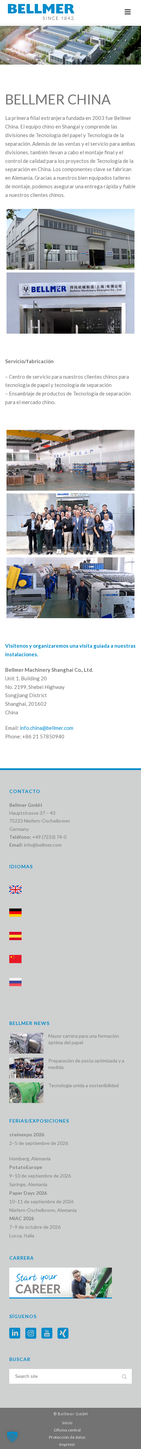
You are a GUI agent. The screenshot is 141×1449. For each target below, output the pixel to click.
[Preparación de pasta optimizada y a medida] (26, 1068)
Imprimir (67, 1444)
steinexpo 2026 (26, 1134)
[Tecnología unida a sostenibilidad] (26, 1092)
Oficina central (67, 1430)
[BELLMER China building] (70, 239)
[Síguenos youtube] (46, 1333)
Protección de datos (67, 1437)
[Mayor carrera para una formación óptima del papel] (26, 1043)
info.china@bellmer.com (46, 728)
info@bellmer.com (43, 845)
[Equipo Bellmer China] (70, 523)
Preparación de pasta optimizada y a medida (86, 1064)
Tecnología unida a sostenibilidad (83, 1085)
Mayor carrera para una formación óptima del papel (83, 1039)
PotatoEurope (25, 1167)
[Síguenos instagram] (30, 1333)
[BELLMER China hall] (70, 460)
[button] (12, 1436)
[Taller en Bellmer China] (70, 587)
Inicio (67, 1422)
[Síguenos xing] (62, 1333)
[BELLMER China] (70, 302)
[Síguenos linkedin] (14, 1333)
